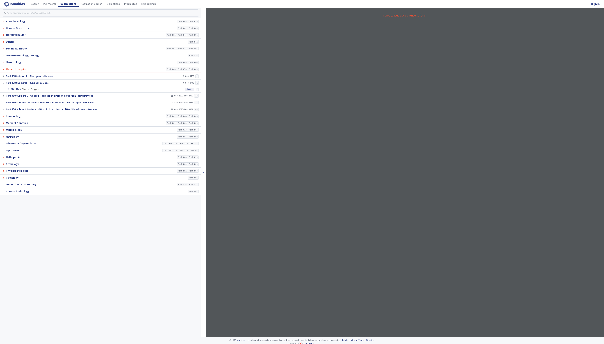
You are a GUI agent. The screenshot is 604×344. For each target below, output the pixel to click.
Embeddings (148, 3)
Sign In (595, 4)
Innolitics (241, 340)
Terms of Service (366, 340)
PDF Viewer (49, 3)
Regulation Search (91, 3)
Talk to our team (350, 340)
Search (35, 3)
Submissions (68, 3)
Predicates (130, 3)
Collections (113, 3)
